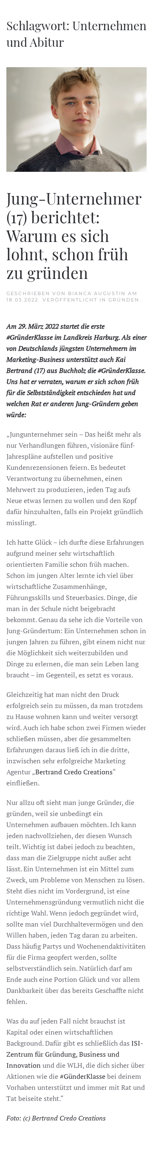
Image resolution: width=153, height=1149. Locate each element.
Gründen (123, 300)
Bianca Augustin (97, 293)
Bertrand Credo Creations (74, 771)
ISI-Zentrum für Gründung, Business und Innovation (74, 1054)
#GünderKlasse (82, 1076)
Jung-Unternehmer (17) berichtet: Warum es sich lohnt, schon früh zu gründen (73, 235)
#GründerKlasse (29, 337)
